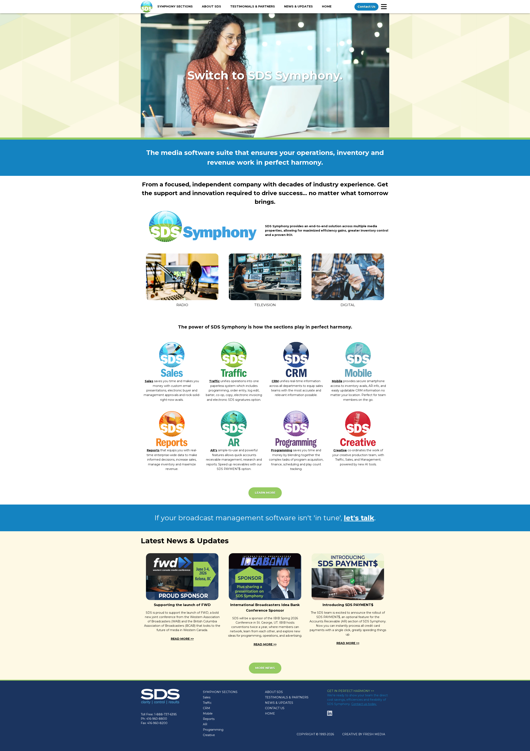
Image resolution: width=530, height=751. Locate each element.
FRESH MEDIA (374, 734)
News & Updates (298, 6)
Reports (153, 450)
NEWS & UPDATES (279, 703)
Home (326, 6)
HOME (270, 713)
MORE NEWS (265, 668)
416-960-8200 (157, 723)
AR (205, 724)
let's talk (359, 518)
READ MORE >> (182, 639)
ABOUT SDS (274, 692)
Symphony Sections (175, 6)
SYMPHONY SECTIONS (220, 692)
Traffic (214, 381)
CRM (275, 381)
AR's (213, 450)
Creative (340, 450)
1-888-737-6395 (165, 714)
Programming (281, 450)
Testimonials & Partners (252, 6)
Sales (149, 381)
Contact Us (366, 6)
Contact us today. (364, 704)
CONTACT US (274, 708)
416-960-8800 (156, 719)
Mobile (337, 381)
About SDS (211, 6)
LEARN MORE (265, 493)
